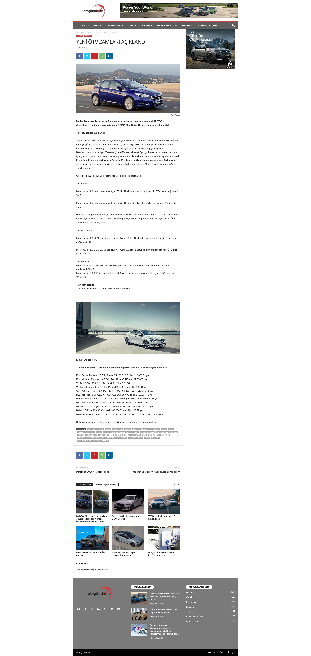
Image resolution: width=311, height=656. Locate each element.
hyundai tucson (147, 432)
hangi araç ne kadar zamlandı (116, 432)
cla (121, 429)
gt (93, 432)
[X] (87, 56)
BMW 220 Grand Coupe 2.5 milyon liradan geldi (125, 554)
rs (117, 438)
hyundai (134, 432)
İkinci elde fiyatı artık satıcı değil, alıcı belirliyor (163, 611)
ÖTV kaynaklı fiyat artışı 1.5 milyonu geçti (161, 517)
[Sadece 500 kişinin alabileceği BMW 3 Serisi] (128, 501)
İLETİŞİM (231, 652)
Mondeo (119, 435)
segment (132, 438)
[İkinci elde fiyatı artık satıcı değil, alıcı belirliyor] (139, 614)
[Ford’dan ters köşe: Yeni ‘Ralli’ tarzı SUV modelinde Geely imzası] (139, 598)
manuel (90, 435)
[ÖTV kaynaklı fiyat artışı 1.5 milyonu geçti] (164, 501)
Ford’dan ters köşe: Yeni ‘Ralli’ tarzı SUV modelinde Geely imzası (165, 596)
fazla (164, 429)
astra (108, 429)
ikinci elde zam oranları (167, 432)
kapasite (81, 435)
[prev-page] (174, 484)
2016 (94, 429)
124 (89, 429)
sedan (123, 438)
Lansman (146, 25)
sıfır (140, 438)
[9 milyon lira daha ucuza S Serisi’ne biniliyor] (164, 538)
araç (101, 429)
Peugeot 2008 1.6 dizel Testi (93, 471)
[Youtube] (119, 609)
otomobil (82, 438)
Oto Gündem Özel (208, 25)
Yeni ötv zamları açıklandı (88, 441)
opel (127, 435)
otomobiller (93, 438)
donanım (143, 429)
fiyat (171, 429)
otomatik (165, 435)
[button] (233, 25)
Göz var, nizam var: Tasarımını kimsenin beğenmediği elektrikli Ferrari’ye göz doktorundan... (164, 629)
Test (130, 25)
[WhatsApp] (102, 56)
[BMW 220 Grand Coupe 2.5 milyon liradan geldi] (128, 538)
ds (150, 429)
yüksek (105, 441)
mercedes (109, 435)
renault (110, 438)
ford (88, 432)
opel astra (136, 435)
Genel (82, 25)
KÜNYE (222, 652)
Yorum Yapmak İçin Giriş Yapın (92, 570)
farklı (156, 429)
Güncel (98, 25)
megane (99, 435)
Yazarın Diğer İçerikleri (106, 484)
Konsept (187, 25)
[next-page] (178, 484)
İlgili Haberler (85, 484)
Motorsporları (167, 25)
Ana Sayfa (80, 32)
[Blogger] (79, 609)
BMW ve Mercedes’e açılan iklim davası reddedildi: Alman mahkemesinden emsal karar (92, 519)
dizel (135, 429)
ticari (147, 438)
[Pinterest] (94, 56)
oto (144, 435)
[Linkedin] (109, 56)
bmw (115, 429)
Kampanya (114, 25)
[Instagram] (92, 609)
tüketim (155, 438)
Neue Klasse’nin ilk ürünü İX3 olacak (90, 554)
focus (80, 432)
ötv (103, 438)
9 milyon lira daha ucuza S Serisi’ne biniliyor (161, 554)
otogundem (153, 435)
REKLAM (211, 652)
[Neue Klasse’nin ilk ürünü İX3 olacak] (92, 538)
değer (127, 429)
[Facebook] (79, 56)
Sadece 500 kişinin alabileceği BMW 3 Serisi (126, 517)
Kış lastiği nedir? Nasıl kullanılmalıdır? (156, 471)
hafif (99, 432)
